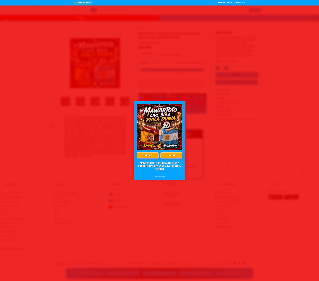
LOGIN (171, 155)
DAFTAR (147, 155)
